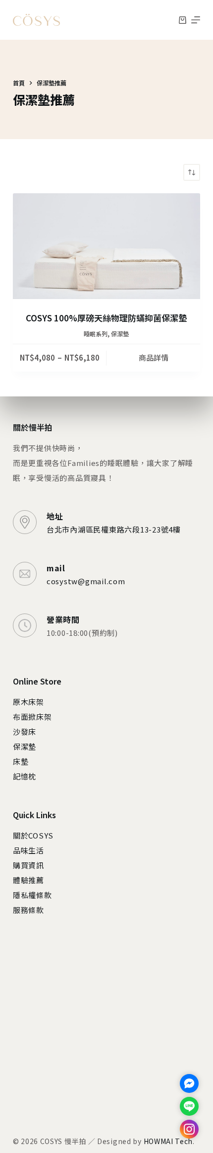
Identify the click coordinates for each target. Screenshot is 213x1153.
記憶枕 (24, 776)
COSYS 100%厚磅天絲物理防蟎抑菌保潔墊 (106, 317)
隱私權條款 (32, 895)
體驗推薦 (28, 880)
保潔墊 (120, 333)
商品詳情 (153, 357)
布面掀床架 (32, 716)
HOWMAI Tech (168, 1141)
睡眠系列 (95, 333)
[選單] (195, 19)
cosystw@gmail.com (86, 581)
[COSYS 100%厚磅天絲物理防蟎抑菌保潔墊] (106, 246)
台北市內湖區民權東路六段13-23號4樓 (114, 529)
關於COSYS (33, 835)
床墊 (21, 761)
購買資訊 (28, 865)
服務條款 (28, 910)
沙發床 (24, 731)
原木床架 (28, 701)
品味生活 (28, 850)
